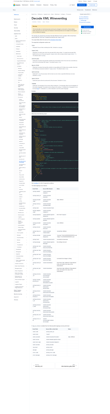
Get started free (87, 27)
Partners (85, 1)
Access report (37, 1)
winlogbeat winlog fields (55, 39)
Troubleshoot (88, 9)
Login (96, 1)
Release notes (80, 9)
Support (89, 1)
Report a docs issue (84, 18)
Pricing (51, 5)
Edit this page (83, 20)
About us (80, 1)
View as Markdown (84, 16)
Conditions (36, 183)
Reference (94, 9)
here (38, 88)
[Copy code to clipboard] (76, 95)
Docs (55, 5)
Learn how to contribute (85, 22)
